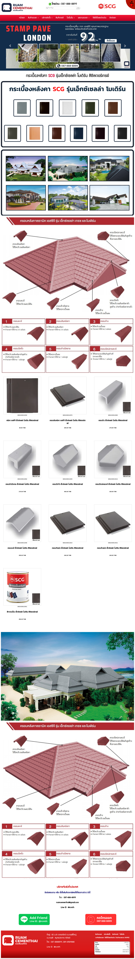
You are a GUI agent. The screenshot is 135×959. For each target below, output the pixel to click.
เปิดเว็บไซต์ (97, 950)
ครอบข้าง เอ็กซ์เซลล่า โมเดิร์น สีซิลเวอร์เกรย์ (113, 420)
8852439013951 (22, 606)
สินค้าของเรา (33, 18)
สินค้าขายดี (60, 18)
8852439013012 (113, 479)
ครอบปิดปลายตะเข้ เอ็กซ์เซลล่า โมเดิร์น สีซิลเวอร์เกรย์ (112, 484)
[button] (10, 46)
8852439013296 (22, 543)
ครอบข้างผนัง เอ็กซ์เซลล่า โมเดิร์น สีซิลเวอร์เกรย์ (113, 548)
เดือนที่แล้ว (97, 944)
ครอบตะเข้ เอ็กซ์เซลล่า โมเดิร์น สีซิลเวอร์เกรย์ (22, 548)
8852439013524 (67, 543)
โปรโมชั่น (70, 18)
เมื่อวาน (96, 948)
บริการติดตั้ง (46, 18)
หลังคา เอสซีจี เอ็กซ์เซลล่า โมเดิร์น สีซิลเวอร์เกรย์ (22, 420)
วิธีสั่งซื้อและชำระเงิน (99, 18)
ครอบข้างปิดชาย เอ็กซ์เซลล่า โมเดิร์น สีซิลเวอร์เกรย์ (22, 484)
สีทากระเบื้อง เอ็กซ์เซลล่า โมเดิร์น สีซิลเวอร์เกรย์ (22, 612)
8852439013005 (67, 479)
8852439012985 (113, 415)
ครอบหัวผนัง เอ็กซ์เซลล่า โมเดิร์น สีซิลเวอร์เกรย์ (67, 548)
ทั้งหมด (96, 942)
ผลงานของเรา (83, 18)
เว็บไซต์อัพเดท (98, 952)
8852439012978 (67, 415)
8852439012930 (22, 415)
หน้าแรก (22, 18)
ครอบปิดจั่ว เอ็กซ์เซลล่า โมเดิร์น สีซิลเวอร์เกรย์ (67, 484)
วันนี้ (96, 946)
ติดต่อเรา (112, 18)
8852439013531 (113, 543)
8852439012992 (22, 479)
